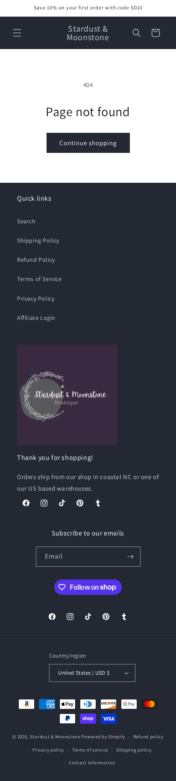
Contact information (92, 763)
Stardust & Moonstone (55, 737)
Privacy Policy (35, 298)
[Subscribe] (130, 557)
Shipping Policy (38, 240)
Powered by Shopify (103, 737)
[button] (17, 32)
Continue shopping (88, 143)
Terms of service (90, 750)
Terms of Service (39, 279)
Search (26, 221)
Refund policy (148, 737)
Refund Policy (36, 259)
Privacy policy (48, 750)
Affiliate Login (36, 318)
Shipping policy (134, 750)
